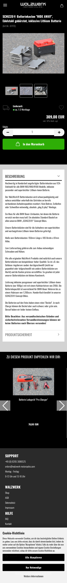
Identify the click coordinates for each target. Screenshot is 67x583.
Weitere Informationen (33, 576)
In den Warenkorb (33, 144)
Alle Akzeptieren (33, 557)
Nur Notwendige (33, 567)
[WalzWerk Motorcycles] (33, 5)
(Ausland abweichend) (38, 109)
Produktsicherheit (18, 334)
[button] (5, 405)
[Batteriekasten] (33, 53)
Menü (5, 5)
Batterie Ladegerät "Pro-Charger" (33, 399)
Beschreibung (15, 176)
